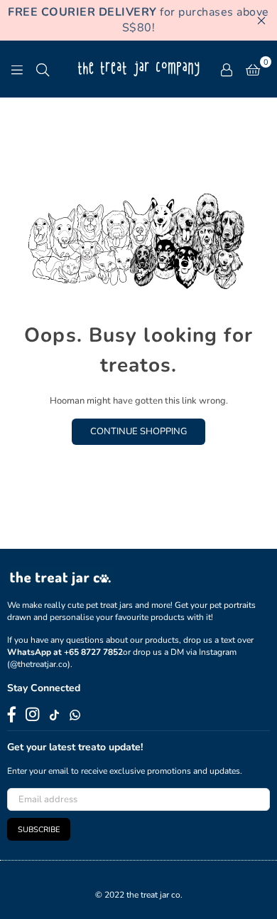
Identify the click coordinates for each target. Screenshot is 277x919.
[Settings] (226, 69)
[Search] (42, 69)
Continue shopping (138, 431)
